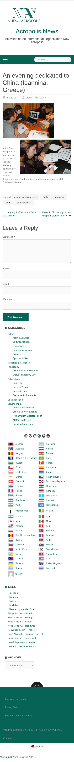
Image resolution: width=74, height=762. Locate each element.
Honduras (20, 500)
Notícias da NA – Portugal (21, 617)
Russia (18, 540)
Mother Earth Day (22, 419)
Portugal (50, 530)
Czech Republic (53, 477)
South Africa (21, 549)
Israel (18, 516)
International (52, 505)
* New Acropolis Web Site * (22, 609)
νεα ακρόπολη (23, 202)
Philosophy (13, 366)
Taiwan (19, 559)
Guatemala (51, 495)
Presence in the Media (24, 395)
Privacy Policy (12, 707)
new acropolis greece (25, 197)
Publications (14, 379)
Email (6, 283)
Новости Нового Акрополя (22, 646)
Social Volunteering (23, 424)
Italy (48, 516)
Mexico (49, 521)
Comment (9, 236)
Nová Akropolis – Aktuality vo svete (26, 633)
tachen (18, 574)
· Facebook (13, 592)
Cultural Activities (21, 341)
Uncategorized (15, 399)
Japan (18, 521)
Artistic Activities (21, 337)
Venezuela (51, 568)
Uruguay (19, 568)
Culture (42, 97)
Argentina (50, 444)
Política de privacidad (16, 699)
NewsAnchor (52, 729)
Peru (48, 526)
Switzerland (51, 554)
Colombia (51, 467)
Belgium (19, 453)
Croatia (49, 472)
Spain (18, 554)
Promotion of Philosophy (26, 370)
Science (17, 354)
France (18, 491)
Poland (18, 530)
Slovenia (50, 545)
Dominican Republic (55, 481)
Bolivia (49, 453)
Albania (19, 444)
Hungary (50, 500)
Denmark (19, 481)
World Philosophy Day (24, 374)
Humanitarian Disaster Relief (27, 415)
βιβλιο (46, 197)
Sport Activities (20, 358)
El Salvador (51, 486)
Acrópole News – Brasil (20, 613)
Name (7, 268)
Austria (49, 449)
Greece (29, 97)
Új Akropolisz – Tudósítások (22, 638)
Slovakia (19, 545)
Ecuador (19, 486)
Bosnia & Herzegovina (26, 458)
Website (7, 299)
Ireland (49, 511)
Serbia (49, 540)
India (17, 505)
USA (48, 559)
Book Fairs (18, 382)
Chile (17, 467)
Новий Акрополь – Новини (21, 642)
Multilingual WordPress (12, 756)
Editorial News (20, 387)
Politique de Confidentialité (19, 715)
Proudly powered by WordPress (19, 729)
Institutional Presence (19, 362)
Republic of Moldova (25, 535)
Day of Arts (18, 345)
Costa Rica (20, 472)
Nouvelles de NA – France (21, 629)
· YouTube (13, 605)
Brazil (49, 458)
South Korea (52, 549)
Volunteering (14, 403)
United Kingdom (54, 563)
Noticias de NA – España (20, 621)
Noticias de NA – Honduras (21, 625)
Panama (19, 526)
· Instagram (13, 596)
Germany (50, 491)
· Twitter (12, 601)
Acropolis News (37, 31)
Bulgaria (19, 463)
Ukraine (19, 563)
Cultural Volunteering (24, 407)
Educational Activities (23, 350)
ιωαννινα (60, 197)
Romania (50, 535)
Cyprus (18, 477)
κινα (8, 202)
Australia (19, 449)
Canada (50, 463)
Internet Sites (20, 391)
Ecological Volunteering (25, 411)
